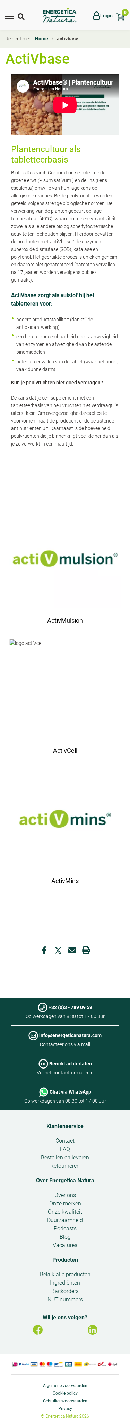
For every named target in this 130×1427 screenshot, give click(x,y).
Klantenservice (65, 1126)
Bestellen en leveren (65, 1157)
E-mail (72, 950)
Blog (65, 1236)
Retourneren (65, 1165)
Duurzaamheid (65, 1220)
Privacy (65, 1408)
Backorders (65, 1291)
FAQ (65, 1149)
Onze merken (65, 1203)
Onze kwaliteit (65, 1211)
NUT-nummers (65, 1299)
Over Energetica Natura (65, 1180)
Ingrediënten (65, 1282)
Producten (65, 1259)
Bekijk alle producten (65, 1274)
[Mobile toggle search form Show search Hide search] (21, 15)
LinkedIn (92, 1330)
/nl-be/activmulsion (65, 571)
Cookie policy (65, 1393)
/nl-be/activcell (65, 701)
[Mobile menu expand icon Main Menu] (9, 15)
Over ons (65, 1195)
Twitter (58, 950)
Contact (65, 1140)
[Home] (59, 15)
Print (86, 950)
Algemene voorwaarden (65, 1385)
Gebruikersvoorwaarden (65, 1400)
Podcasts (65, 1228)
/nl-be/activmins (65, 831)
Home (41, 38)
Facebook (44, 950)
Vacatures (65, 1245)
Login (106, 15)
